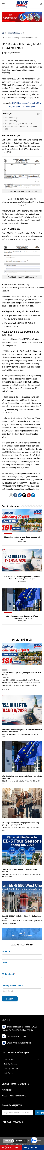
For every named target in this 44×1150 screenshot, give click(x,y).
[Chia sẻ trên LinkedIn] (33, 495)
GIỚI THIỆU (6, 1090)
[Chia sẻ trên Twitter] (20, 495)
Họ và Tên (7, 951)
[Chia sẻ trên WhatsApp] (11, 495)
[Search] (41, 4)
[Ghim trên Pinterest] (29, 495)
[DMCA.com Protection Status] (15, 1141)
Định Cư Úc (8, 1073)
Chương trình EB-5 (15, 33)
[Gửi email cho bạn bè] (24, 495)
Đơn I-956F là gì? (11, 118)
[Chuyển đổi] (38, 1059)
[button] (3, 4)
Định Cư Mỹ (9, 1059)
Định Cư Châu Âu (11, 1069)
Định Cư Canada (10, 1064)
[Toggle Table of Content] (37, 114)
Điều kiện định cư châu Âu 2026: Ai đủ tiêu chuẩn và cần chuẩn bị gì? (22, 777)
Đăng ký (9, 999)
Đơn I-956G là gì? (11, 121)
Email (4, 963)
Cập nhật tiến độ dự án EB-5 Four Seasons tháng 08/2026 (19, 870)
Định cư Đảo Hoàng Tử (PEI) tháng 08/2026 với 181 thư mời (21, 674)
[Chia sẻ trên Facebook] (15, 495)
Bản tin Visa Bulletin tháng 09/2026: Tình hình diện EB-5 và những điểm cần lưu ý (22, 731)
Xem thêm (6, 690)
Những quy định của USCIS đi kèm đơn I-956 (21, 127)
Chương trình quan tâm (12, 985)
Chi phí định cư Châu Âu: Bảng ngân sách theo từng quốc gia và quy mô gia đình (20, 824)
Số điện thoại (8, 974)
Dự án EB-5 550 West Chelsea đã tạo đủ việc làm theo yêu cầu (21, 917)
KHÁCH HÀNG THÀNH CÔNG (14, 1096)
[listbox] (22, 991)
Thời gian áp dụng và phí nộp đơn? (18, 124)
